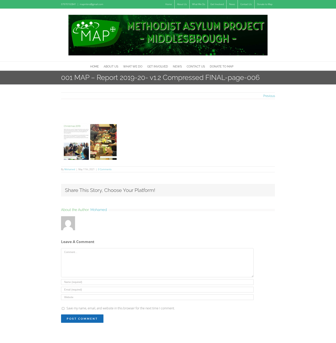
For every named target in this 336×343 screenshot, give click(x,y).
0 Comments (105, 169)
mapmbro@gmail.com (91, 4)
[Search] (239, 66)
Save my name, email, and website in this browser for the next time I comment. (120, 308)
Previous (269, 96)
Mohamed (69, 169)
